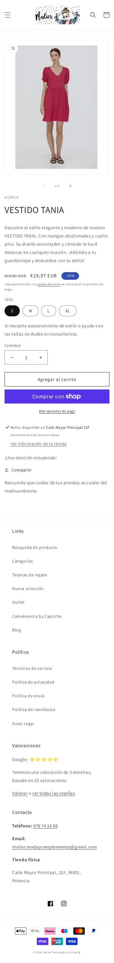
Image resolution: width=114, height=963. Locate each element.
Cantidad (12, 345)
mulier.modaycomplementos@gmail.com (54, 847)
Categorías (22, 561)
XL (67, 311)
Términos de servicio (32, 668)
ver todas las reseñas (53, 793)
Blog (16, 630)
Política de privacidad (33, 682)
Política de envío (28, 695)
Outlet (18, 602)
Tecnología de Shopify (66, 952)
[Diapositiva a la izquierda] (43, 186)
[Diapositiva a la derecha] (70, 186)
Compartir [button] (22, 470)
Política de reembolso (34, 709)
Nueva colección (28, 588)
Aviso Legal (23, 723)
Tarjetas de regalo (29, 574)
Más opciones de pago (57, 411)
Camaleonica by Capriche (37, 616)
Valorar (19, 793)
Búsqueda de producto (34, 547)
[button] (7, 15)
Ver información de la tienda (39, 443)
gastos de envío (49, 284)
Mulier (48, 952)
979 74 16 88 (45, 826)
